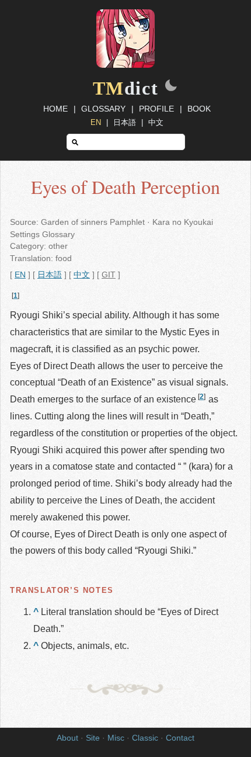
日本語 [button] (49, 274)
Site (93, 738)
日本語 (124, 122)
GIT (109, 274)
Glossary (103, 108)
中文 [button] (82, 274)
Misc (115, 738)
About (67, 738)
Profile (156, 108)
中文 (155, 122)
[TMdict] (125, 65)
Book (199, 108)
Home (55, 108)
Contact (180, 738)
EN (95, 122)
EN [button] (20, 274)
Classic (145, 738)
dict (126, 88)
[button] (171, 86)
